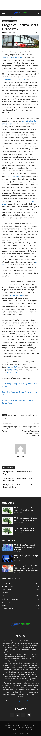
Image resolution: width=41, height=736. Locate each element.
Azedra (10, 415)
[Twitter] (29, 715)
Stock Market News (22, 723)
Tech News (33, 723)
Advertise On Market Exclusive (16, 730)
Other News (10, 727)
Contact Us (30, 730)
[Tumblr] (23, 715)
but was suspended (17, 295)
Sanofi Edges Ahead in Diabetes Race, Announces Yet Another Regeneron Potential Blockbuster (30, 431)
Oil (16, 727)
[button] (3, 13)
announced (19, 57)
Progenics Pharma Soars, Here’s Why (20, 27)
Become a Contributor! (26, 727)
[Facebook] (12, 715)
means (13, 240)
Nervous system (25, 415)
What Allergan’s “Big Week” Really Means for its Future (11, 429)
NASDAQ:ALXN (11, 373)
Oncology (34, 415)
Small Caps (26, 725)
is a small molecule (15, 176)
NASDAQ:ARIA (11, 370)
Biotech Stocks (12, 18)
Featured (14, 21)
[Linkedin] (18, 715)
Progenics (5, 418)
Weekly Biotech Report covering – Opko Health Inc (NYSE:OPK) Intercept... (26, 547)
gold (33, 725)
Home (4, 18)
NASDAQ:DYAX (12, 367)
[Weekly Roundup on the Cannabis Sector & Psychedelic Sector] (7, 510)
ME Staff (4, 32)
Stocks (13, 723)
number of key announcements (13, 80)
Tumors (13, 418)
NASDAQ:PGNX (8, 57)
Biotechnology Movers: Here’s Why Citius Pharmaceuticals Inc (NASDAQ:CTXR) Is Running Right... (26, 568)
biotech (16, 415)
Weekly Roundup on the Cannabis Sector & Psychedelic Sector (17, 473)
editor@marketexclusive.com (25, 701)
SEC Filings (6, 723)
